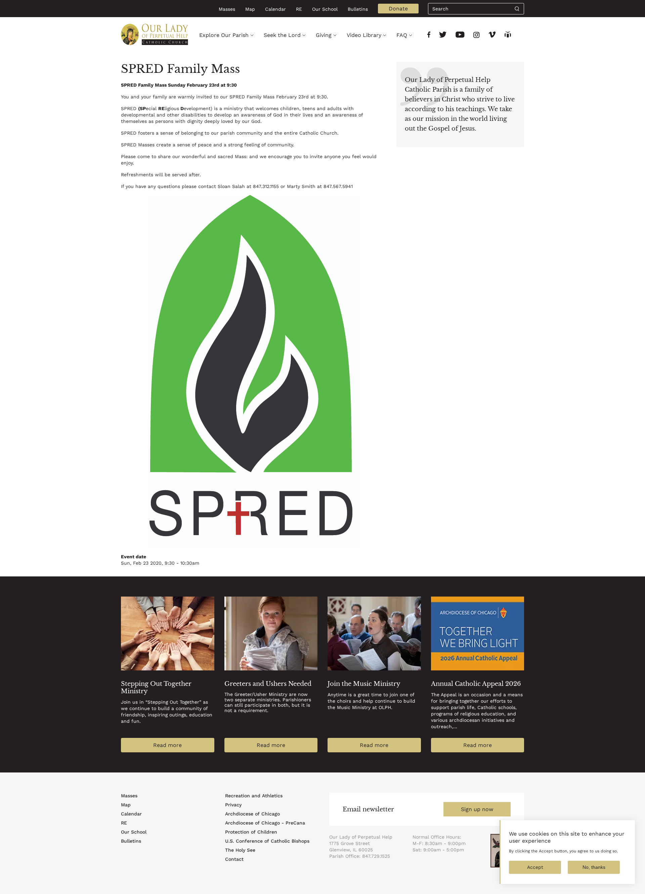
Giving (324, 35)
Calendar (275, 9)
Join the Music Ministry (364, 684)
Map (250, 9)
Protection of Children (251, 832)
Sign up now (477, 809)
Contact (234, 859)
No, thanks (594, 867)
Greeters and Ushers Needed (267, 684)
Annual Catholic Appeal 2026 (476, 684)
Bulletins (358, 9)
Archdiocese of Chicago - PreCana (265, 823)
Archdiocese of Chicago (252, 813)
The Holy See (240, 850)
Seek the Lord (282, 35)
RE (299, 9)
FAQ (401, 35)
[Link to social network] (428, 35)
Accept (535, 867)
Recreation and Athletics (254, 795)
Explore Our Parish (224, 35)
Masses (227, 9)
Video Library (364, 35)
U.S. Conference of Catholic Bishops (267, 841)
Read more (167, 745)
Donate (398, 8)
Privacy (233, 804)
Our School (325, 9)
